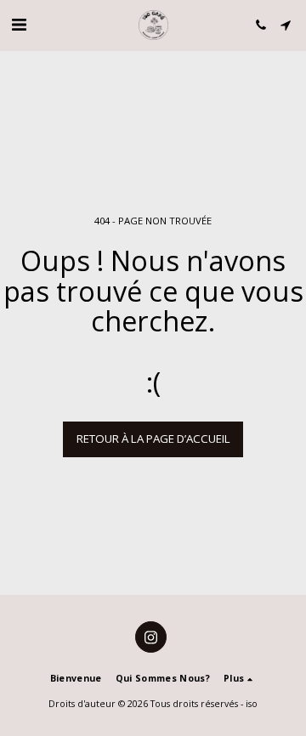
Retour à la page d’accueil (153, 438)
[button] (18, 24)
